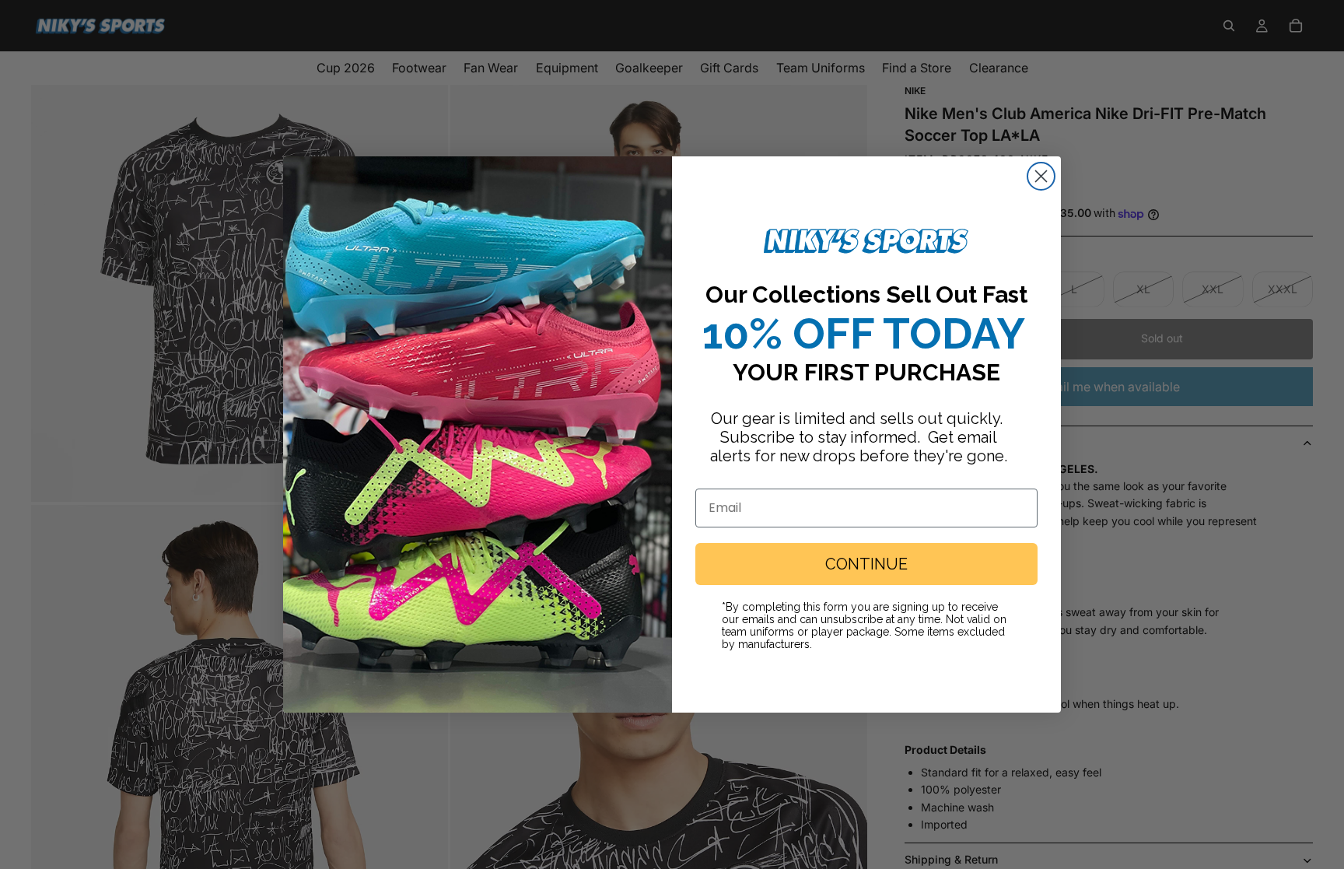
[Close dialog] (1041, 176)
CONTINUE (866, 564)
